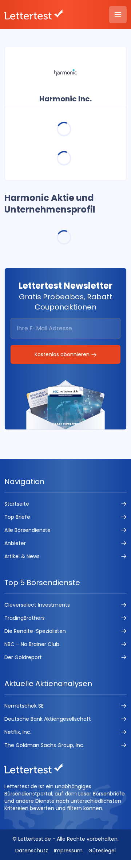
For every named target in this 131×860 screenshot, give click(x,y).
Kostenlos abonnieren (63, 354)
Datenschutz (31, 850)
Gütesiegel (102, 850)
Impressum (68, 850)
